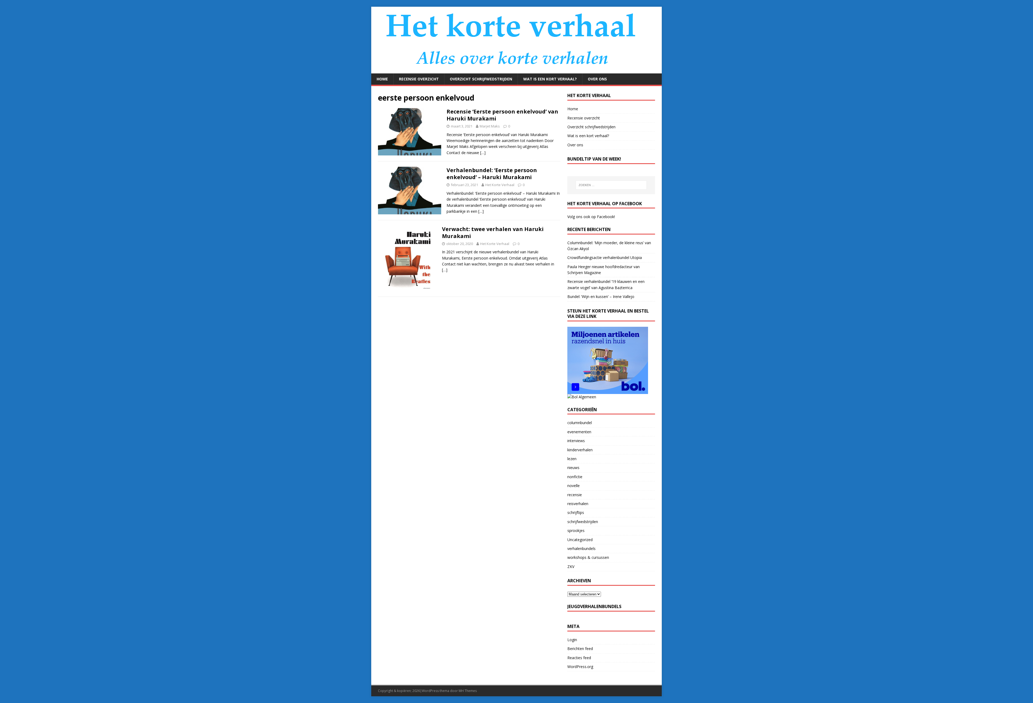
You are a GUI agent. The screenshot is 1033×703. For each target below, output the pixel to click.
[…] (483, 152)
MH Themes (468, 690)
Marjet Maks (490, 126)
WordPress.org (580, 666)
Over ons (597, 78)
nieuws (573, 467)
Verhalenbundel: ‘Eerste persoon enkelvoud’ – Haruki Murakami (492, 173)
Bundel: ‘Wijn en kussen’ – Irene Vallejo (600, 296)
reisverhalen (577, 503)
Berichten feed (580, 648)
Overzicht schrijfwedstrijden (481, 78)
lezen (571, 458)
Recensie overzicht (419, 78)
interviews (576, 440)
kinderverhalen (580, 449)
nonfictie (574, 476)
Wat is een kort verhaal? (550, 78)
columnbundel (579, 422)
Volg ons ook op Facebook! (591, 216)
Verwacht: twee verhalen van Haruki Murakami (493, 232)
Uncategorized (580, 539)
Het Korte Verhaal (499, 184)
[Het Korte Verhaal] (514, 70)
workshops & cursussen (588, 557)
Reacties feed (579, 657)
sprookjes (576, 530)
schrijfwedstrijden (582, 521)
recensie (574, 494)
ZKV (570, 566)
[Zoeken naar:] (611, 185)
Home (382, 78)
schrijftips (575, 512)
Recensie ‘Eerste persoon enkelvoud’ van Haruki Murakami (502, 115)
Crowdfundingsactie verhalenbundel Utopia (604, 257)
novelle (573, 485)
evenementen (579, 431)
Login (572, 639)
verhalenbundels (581, 548)
